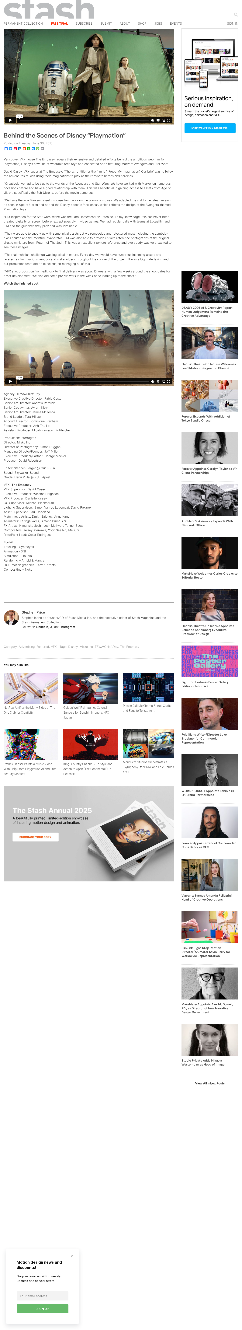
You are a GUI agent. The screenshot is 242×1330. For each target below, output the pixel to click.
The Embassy (21, 485)
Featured (43, 647)
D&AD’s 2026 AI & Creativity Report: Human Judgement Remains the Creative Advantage (207, 312)
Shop (142, 23)
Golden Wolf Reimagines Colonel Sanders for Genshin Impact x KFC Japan (86, 712)
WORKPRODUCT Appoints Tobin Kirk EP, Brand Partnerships (208, 793)
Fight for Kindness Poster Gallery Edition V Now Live (205, 684)
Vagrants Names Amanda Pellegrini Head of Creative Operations (207, 897)
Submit (106, 23)
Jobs (158, 23)
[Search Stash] (235, 14)
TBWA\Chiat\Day (106, 647)
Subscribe (84, 23)
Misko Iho (86, 647)
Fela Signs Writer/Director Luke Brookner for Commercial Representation (204, 738)
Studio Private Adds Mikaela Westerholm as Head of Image (203, 1062)
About (125, 23)
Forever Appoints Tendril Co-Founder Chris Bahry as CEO (209, 845)
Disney (73, 647)
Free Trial (59, 23)
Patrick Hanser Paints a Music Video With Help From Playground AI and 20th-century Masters (30, 769)
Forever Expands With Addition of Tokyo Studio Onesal (206, 418)
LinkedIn (42, 627)
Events (176, 23)
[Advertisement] (210, 208)
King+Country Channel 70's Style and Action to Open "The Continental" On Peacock (87, 769)
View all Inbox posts (210, 1083)
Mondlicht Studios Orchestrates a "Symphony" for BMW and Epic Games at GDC (148, 767)
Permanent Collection (23, 23)
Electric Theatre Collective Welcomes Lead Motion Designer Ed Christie (209, 366)
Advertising (27, 647)
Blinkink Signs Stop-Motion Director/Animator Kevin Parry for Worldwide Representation (206, 952)
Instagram (67, 627)
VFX (54, 647)
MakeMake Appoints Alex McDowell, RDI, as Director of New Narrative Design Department (207, 1008)
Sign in (232, 23)
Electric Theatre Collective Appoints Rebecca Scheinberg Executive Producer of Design (208, 630)
